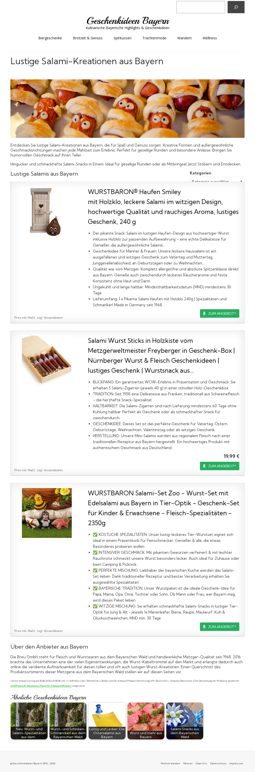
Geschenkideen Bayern (127, 20)
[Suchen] (236, 7)
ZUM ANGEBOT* (222, 313)
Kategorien (200, 173)
